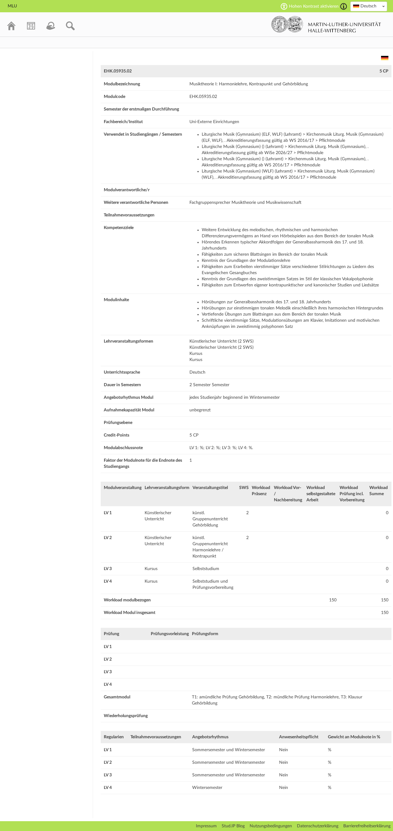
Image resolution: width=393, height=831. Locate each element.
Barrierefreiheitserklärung (367, 826)
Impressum (206, 826)
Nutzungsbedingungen (271, 826)
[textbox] (369, 6)
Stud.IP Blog (233, 826)
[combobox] (368, 6)
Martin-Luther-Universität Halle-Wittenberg (326, 24)
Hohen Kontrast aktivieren (314, 6)
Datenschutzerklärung (317, 826)
